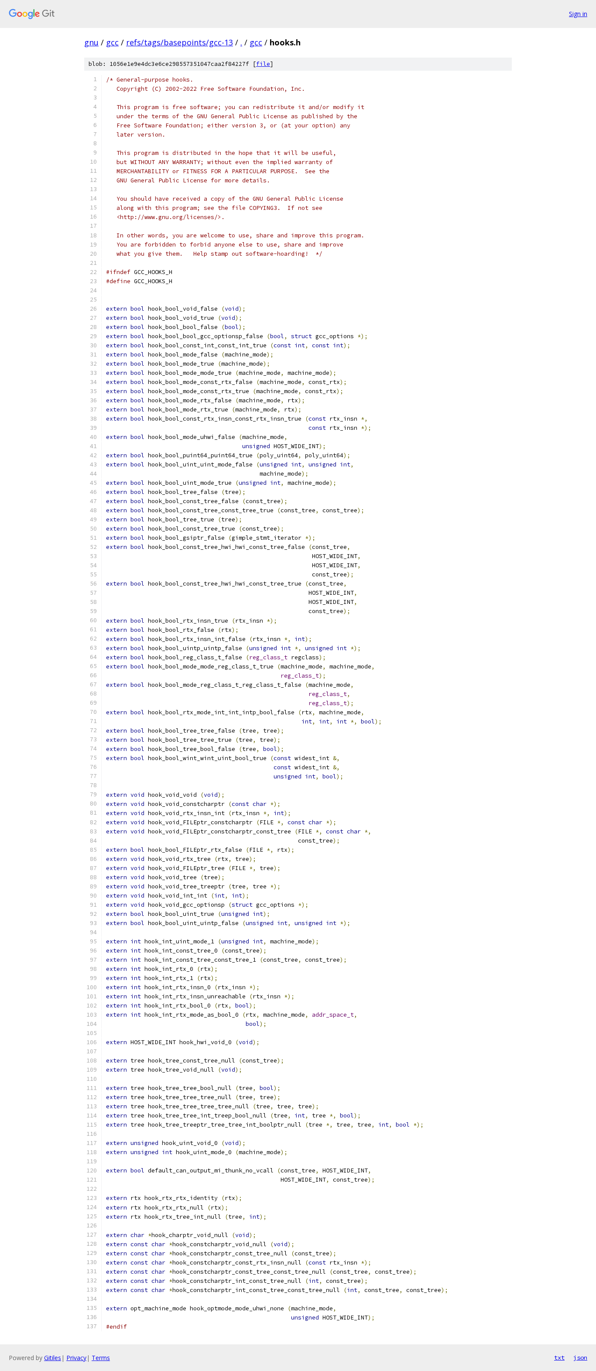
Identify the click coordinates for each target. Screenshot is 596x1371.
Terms (101, 1358)
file (263, 64)
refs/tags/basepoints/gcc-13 (179, 42)
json (580, 1357)
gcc (112, 42)
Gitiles (52, 1358)
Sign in (578, 14)
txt (559, 1357)
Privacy (76, 1358)
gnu (91, 42)
